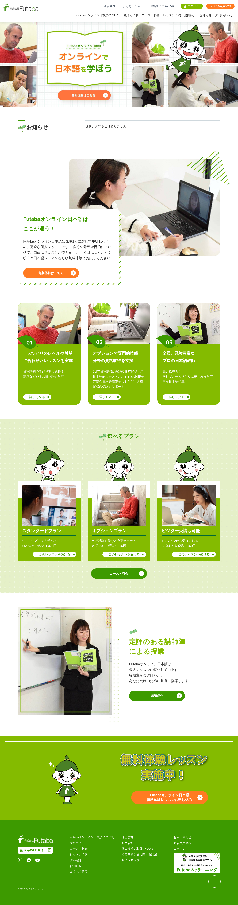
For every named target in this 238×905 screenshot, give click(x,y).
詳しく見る (37, 397)
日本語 (153, 6)
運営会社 (110, 6)
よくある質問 (131, 6)
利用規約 (127, 843)
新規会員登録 (182, 843)
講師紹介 (190, 15)
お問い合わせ (224, 15)
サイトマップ (130, 860)
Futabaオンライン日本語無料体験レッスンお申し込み (169, 797)
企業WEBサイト (35, 850)
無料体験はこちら (51, 273)
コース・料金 (151, 15)
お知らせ (206, 15)
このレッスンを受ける (54, 554)
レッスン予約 (172, 15)
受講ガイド (131, 15)
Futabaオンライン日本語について (98, 15)
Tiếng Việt (168, 6)
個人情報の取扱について (138, 848)
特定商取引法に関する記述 (139, 854)
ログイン (179, 848)
